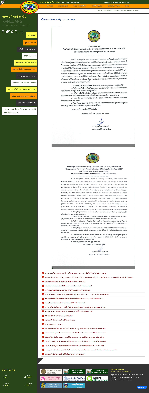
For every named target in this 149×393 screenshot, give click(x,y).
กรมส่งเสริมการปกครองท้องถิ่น (26, 62)
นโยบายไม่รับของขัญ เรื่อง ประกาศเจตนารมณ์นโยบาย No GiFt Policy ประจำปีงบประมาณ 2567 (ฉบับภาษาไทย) (74, 337)
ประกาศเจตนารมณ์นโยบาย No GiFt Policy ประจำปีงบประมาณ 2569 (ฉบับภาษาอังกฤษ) (68, 286)
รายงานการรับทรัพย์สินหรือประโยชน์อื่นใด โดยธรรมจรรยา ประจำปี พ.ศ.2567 (65, 354)
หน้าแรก (50, 6)
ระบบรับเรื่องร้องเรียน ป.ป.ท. (27, 102)
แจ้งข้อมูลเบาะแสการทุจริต (27, 49)
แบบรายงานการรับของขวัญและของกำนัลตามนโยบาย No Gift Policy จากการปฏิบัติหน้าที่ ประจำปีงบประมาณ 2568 (75, 273)
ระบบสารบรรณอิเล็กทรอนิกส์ (27, 76)
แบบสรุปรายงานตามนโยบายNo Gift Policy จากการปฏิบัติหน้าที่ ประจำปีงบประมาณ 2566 (69, 311)
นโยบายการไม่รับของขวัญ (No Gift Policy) (22, 89)
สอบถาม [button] (143, 387)
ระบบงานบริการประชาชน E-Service (24, 82)
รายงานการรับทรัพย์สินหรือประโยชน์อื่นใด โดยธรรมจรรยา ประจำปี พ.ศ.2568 (65, 281)
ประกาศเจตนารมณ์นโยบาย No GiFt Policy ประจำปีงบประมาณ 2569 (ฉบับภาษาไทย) (67, 290)
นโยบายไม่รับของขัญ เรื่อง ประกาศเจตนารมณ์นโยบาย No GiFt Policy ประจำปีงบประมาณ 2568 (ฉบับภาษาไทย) (74, 345)
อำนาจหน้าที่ (32, 35)
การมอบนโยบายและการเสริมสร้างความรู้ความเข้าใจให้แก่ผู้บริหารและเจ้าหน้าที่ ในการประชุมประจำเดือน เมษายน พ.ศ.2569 (77, 294)
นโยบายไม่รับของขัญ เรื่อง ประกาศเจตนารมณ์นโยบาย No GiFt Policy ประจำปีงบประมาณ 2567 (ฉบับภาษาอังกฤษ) (75, 333)
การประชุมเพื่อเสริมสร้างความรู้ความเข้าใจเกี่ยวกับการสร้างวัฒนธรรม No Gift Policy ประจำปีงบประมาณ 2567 (74, 299)
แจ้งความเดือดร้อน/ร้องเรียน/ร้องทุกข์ (24, 96)
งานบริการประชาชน (79, 6)
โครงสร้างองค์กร (97, 6)
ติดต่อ (127, 6)
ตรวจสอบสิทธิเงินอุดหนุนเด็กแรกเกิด (24, 69)
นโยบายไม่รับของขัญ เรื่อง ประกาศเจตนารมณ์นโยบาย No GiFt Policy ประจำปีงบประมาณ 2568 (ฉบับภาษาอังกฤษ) (75, 341)
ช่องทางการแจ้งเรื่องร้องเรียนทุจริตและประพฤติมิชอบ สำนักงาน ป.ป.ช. (20, 111)
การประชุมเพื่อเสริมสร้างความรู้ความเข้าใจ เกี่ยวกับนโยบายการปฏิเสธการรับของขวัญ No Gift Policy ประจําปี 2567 (75, 328)
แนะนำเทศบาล (63, 6)
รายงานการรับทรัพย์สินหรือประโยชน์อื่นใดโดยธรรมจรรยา (60, 320)
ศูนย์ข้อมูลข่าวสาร (114, 6)
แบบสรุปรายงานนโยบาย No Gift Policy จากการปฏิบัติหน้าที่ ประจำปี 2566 (65, 303)
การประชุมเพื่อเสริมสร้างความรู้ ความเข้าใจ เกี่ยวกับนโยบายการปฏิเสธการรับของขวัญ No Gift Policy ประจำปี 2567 (75, 307)
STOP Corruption (30, 56)
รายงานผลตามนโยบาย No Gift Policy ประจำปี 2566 (59, 316)
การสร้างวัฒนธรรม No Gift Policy (54, 324)
